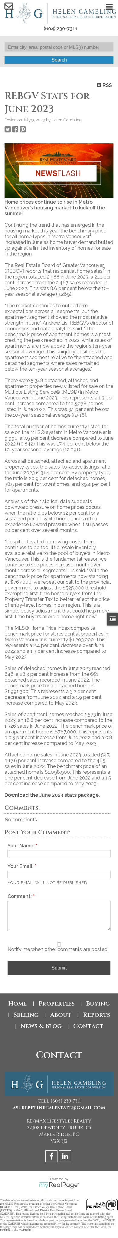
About (60, 1015)
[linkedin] (66, 1157)
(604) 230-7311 (60, 29)
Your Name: (22, 846)
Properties (56, 1003)
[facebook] (52, 1157)
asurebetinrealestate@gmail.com (59, 1107)
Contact (88, 1026)
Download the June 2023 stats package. (52, 795)
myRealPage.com (59, 1185)
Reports (96, 1015)
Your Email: (21, 866)
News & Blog (41, 1026)
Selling (26, 1015)
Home (17, 1003)
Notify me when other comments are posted (57, 949)
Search (59, 59)
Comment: (20, 896)
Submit (59, 967)
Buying (98, 1003)
